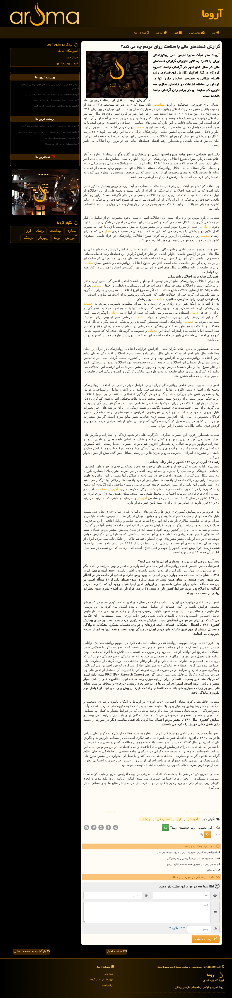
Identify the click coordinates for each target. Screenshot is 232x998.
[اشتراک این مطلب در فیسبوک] (108, 827)
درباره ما (109, 974)
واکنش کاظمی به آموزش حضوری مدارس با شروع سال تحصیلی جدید (187, 852)
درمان (207, 226)
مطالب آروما (195, 32)
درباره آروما (140, 32)
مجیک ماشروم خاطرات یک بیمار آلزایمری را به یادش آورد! (192, 858)
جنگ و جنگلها (213, 870)
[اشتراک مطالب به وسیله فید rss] (86, 827)
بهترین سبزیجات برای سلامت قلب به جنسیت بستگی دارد (51, 94)
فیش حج (72, 57)
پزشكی (27, 237)
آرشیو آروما (107, 985)
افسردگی (163, 819)
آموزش (160, 32)
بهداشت (159, 104)
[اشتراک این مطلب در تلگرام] (115, 827)
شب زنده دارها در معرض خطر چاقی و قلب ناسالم (55, 100)
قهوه (176, 32)
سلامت (139, 127)
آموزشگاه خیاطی (67, 50)
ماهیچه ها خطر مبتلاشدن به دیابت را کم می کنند (55, 106)
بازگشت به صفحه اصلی (30, 951)
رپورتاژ (43, 237)
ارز (179, 819)
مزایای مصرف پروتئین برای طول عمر (60, 138)
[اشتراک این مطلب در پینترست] (94, 827)
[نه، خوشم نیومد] (207, 834)
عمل (108, 231)
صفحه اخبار (115, 951)
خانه (214, 32)
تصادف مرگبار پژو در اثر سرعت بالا (61, 144)
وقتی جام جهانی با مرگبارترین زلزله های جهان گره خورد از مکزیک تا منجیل (47, 86)
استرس (97, 285)
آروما (212, 13)
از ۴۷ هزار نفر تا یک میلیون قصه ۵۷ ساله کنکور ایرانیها (193, 864)
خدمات (157, 299)
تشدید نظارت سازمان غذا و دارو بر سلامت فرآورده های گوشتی (48, 126)
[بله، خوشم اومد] (165, 827)
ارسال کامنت (204, 939)
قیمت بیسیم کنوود (66, 63)
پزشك (146, 819)
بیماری (71, 230)
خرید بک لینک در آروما (101, 979)
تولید (56, 237)
